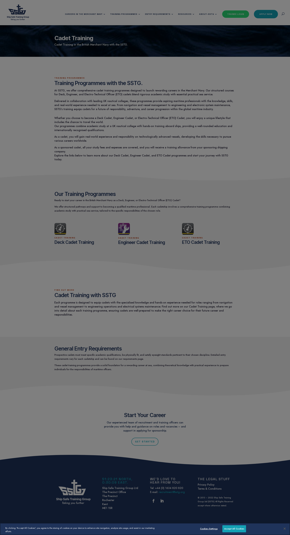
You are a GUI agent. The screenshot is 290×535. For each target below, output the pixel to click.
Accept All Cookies (234, 528)
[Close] (284, 528)
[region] (145, 529)
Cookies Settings (209, 528)
